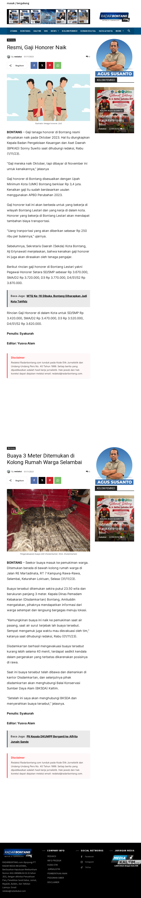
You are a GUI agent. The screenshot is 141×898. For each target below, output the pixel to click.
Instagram (89, 862)
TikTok (88, 867)
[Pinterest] (49, 65)
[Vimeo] (128, 4)
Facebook (89, 856)
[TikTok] (81, 867)
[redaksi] (9, 56)
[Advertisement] (48, 410)
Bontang (11, 40)
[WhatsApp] (57, 65)
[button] (129, 31)
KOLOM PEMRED (106, 80)
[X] (124, 4)
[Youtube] (132, 4)
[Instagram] (120, 4)
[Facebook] (116, 4)
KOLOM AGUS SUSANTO (111, 110)
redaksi (18, 56)
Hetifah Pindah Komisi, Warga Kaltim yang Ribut (114, 120)
